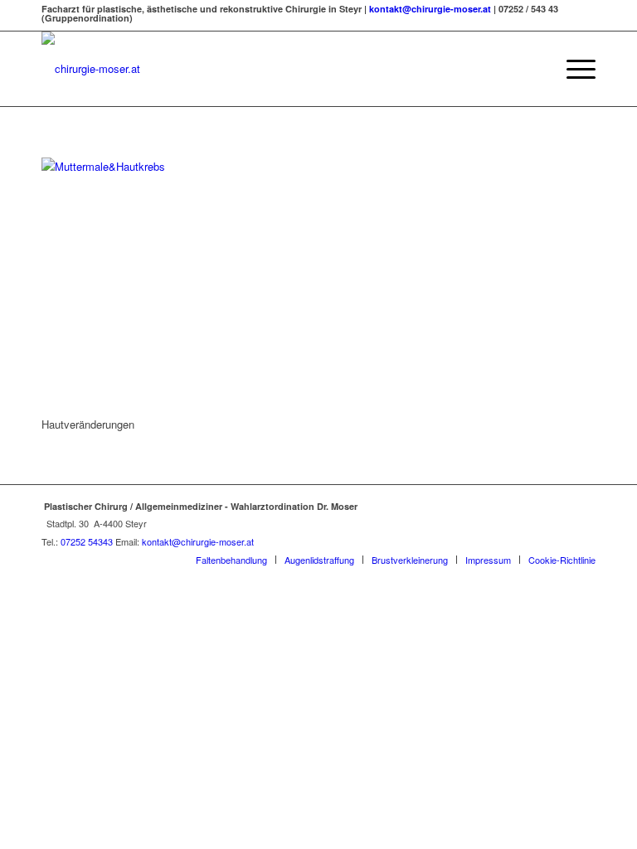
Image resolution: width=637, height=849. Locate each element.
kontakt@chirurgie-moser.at (430, 8)
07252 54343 (87, 541)
